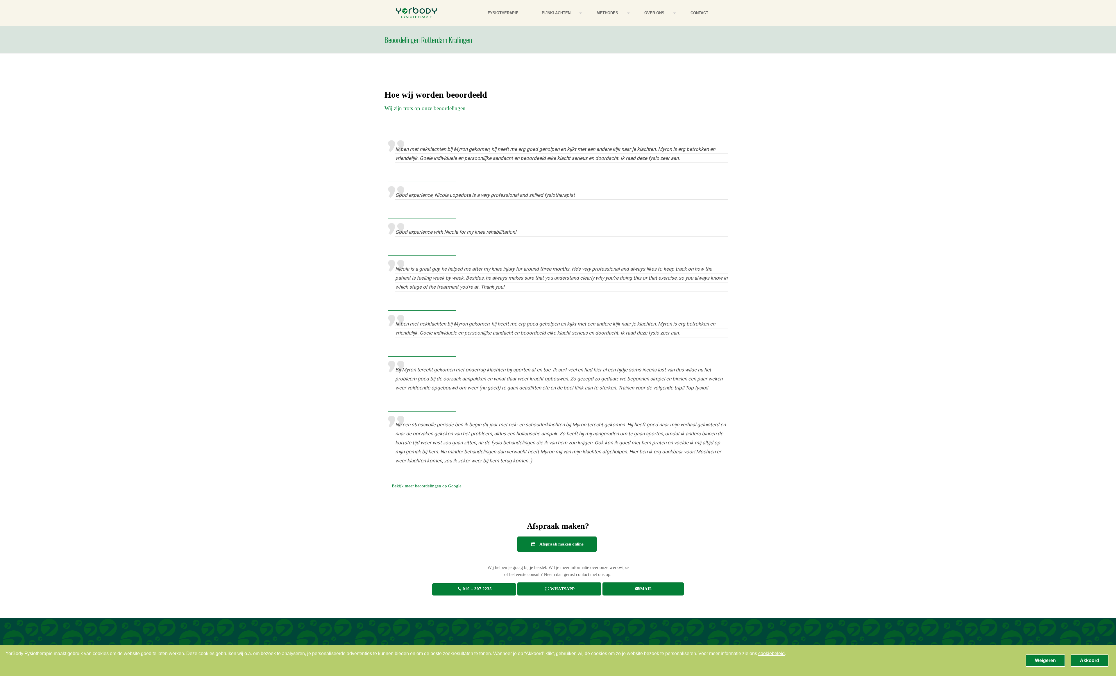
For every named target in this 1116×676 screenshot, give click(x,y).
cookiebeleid (771, 653)
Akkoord (1089, 660)
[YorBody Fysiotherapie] (416, 13)
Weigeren (1045, 660)
